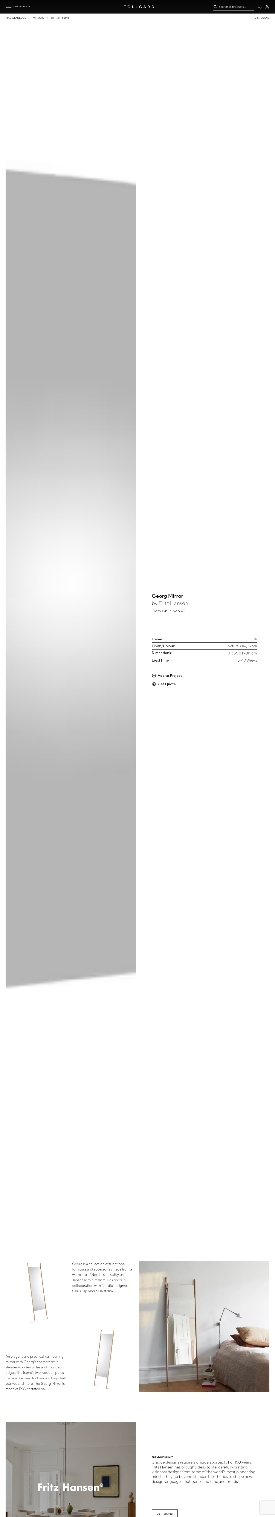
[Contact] (259, 7)
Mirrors (38, 17)
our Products (22, 6)
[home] (139, 7)
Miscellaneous (16, 17)
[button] (9, 7)
